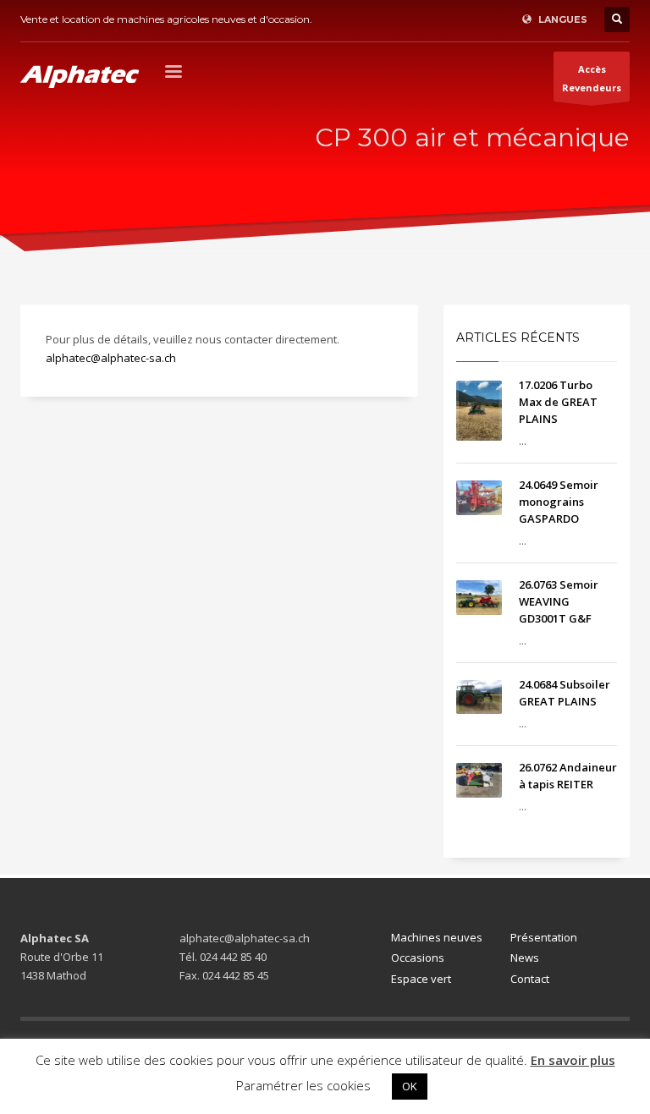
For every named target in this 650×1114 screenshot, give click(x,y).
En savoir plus (573, 1059)
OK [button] (409, 1086)
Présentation (543, 937)
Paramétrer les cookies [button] (303, 1085)
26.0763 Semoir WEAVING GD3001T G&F (558, 601)
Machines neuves (436, 937)
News (524, 957)
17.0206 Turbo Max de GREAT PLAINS (558, 401)
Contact (529, 978)
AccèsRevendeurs (591, 78)
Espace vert (421, 978)
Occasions (417, 957)
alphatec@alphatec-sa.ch (111, 357)
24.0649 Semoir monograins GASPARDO (558, 501)
